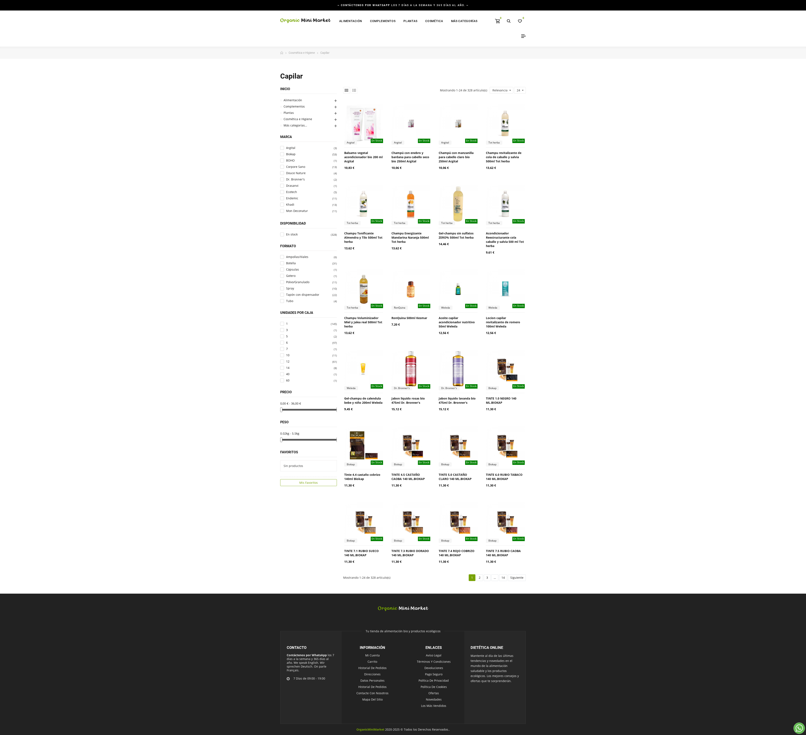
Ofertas (433, 693)
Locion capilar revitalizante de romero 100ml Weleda (503, 322)
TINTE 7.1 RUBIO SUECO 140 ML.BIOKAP (361, 553)
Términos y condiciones (434, 662)
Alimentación (293, 100)
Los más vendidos (433, 706)
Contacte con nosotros (372, 693)
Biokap (492, 388)
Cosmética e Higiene (298, 119)
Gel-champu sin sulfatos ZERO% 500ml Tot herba (456, 235)
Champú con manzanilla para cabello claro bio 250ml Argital (456, 157)
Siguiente (516, 578)
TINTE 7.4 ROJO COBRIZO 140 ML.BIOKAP (456, 553)
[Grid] (346, 90)
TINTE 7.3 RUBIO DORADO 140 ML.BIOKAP (410, 553)
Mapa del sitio (372, 699)
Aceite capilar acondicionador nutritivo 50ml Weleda (457, 322)
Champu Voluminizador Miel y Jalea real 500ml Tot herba (363, 322)
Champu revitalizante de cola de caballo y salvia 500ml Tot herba (503, 157)
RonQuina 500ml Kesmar (409, 318)
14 (503, 578)
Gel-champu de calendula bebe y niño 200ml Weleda (363, 400)
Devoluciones (433, 668)
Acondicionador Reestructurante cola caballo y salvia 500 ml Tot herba (505, 239)
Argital (351, 142)
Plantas (289, 113)
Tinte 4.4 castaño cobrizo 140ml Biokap (362, 477)
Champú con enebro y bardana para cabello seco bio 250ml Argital (410, 157)
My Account (522, 36)
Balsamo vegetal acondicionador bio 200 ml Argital (363, 157)
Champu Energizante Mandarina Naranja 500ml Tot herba (410, 237)
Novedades (434, 699)
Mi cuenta (372, 655)
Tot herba (494, 142)
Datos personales (372, 680)
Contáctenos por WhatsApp (307, 655)
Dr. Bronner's (402, 388)
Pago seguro (433, 674)
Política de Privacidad (434, 680)
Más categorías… (295, 125)
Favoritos (289, 452)
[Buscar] (508, 21)
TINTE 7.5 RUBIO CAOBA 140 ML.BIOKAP (503, 553)
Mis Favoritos (308, 483)
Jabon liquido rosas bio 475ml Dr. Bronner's (408, 400)
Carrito (372, 662)
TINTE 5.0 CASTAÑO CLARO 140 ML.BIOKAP (455, 477)
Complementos (294, 106)
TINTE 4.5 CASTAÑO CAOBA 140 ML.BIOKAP (408, 477)
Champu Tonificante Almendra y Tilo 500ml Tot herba (363, 237)
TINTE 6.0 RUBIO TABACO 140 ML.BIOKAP (504, 477)
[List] (354, 90)
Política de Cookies (434, 687)
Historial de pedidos (372, 668)
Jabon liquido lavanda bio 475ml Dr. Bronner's (457, 400)
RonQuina (399, 307)
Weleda (445, 307)
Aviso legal (433, 655)
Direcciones (372, 674)
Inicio (285, 89)
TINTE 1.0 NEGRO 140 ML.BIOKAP (501, 400)
